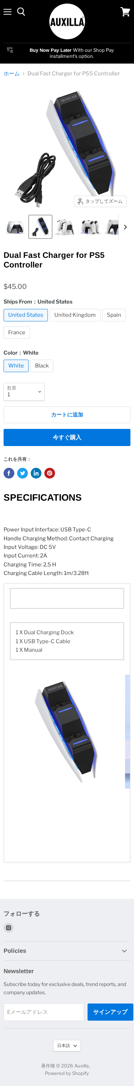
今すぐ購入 (67, 437)
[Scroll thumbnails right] (124, 227)
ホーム (12, 74)
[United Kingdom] (76, 323)
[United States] (27, 323)
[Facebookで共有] (9, 473)
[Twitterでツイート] (22, 473)
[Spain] (115, 323)
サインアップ (110, 1012)
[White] (17, 374)
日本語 (63, 1045)
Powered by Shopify (67, 1073)
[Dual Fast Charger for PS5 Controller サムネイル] (15, 226)
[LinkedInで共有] (36, 473)
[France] (18, 340)
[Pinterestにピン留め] (49, 473)
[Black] (42, 374)
